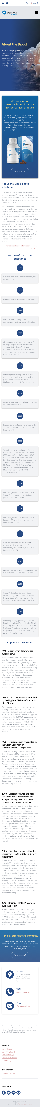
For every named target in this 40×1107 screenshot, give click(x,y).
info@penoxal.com (23, 1006)
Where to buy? (20, 171)
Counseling (6, 1061)
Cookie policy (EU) (9, 1073)
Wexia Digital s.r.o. (25, 1104)
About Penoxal (7, 1049)
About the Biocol (8, 1052)
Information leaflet (9, 1058)
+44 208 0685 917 (23, 992)
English (35, 3)
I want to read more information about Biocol (20, 247)
